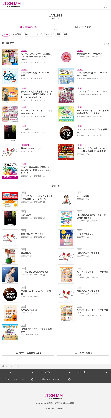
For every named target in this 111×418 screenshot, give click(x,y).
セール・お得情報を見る (30, 352)
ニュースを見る (85, 352)
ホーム (8, 366)
